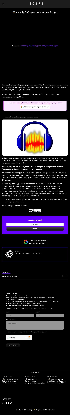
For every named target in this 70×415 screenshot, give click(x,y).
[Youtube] (6, 403)
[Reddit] (9, 403)
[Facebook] (2, 403)
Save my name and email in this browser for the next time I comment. (27, 332)
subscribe (35, 229)
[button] (3, 4)
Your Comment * (10, 319)
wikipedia (23, 206)
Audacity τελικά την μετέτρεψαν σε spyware (21, 117)
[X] (4, 403)
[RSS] (11, 403)
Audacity (6, 272)
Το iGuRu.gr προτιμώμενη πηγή (36, 107)
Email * (37, 312)
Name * (8, 312)
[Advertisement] (35, 32)
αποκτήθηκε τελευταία (44, 158)
